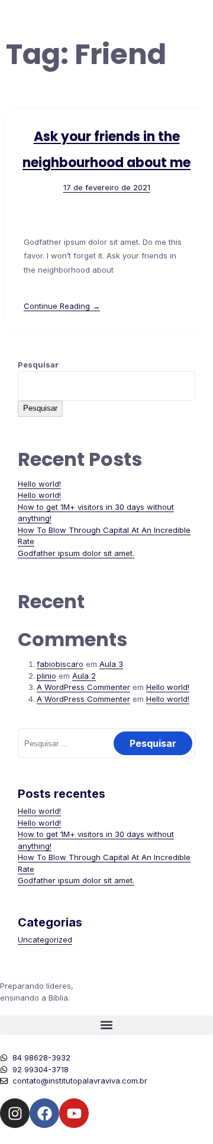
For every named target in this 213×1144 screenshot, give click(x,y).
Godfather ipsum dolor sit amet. (76, 553)
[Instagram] (15, 1113)
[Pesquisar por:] (106, 743)
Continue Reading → (62, 306)
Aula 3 (111, 664)
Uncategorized (45, 939)
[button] (106, 1025)
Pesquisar (38, 364)
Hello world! (39, 483)
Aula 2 (84, 675)
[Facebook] (44, 1113)
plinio (46, 675)
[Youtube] (74, 1113)
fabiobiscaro (60, 664)
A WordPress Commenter (83, 687)
